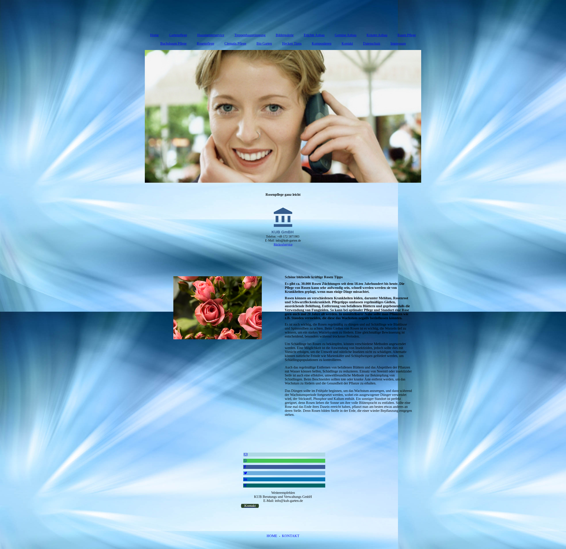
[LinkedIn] (245, 479)
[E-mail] (245, 454)
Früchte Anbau (314, 35)
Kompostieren (321, 43)
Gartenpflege (178, 35)
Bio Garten (264, 43)
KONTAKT (290, 536)
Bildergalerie (285, 35)
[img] (283, 116)
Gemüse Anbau (345, 35)
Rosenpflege (205, 43)
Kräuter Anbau (377, 35)
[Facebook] (244, 467)
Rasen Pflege (407, 35)
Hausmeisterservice (210, 35)
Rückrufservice (283, 244)
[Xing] (245, 485)
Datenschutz (371, 43)
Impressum (398, 43)
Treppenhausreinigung (250, 35)
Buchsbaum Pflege (173, 43)
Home (154, 35)
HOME (272, 536)
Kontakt (347, 43)
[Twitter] (245, 473)
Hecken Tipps (292, 43)
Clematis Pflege (235, 43)
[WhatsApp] (245, 461)
